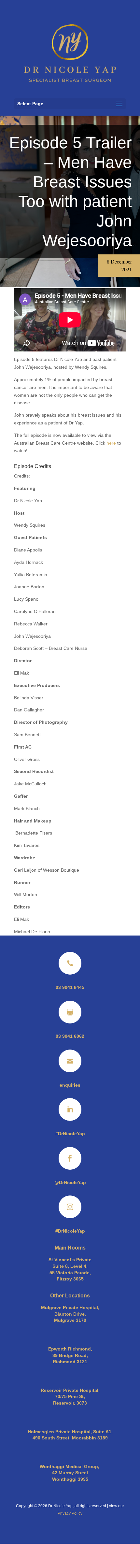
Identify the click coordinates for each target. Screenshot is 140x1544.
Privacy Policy (70, 1513)
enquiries (70, 1085)
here (111, 443)
